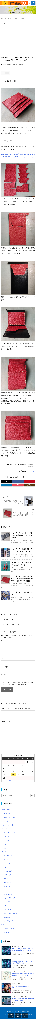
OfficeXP (7, 878)
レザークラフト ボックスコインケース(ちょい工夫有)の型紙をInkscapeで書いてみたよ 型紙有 (22, 578)
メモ (11, 18)
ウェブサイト (5, 675)
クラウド (7, 886)
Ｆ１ (6, 859)
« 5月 (9, 780)
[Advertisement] (15, 37)
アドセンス (8, 905)
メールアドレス (6, 667)
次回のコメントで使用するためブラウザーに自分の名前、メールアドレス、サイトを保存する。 (18, 683)
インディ (7, 863)
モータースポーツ (7, 855)
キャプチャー (9, 921)
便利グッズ (6, 809)
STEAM (7, 836)
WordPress (8, 894)
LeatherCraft (23, 464)
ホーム (4, 18)
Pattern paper (29, 466)
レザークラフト (20, 18)
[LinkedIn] (6, 485)
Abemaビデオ (9, 928)
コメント (3, 640)
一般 (6, 844)
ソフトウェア (6, 909)
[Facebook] (18, 481)
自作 (6, 821)
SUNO (7, 901)
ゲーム (4, 829)
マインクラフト (9, 832)
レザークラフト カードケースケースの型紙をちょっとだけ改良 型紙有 (21, 535)
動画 (3, 925)
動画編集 (7, 917)
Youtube (7, 932)
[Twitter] (6, 481)
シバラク (31, 471)
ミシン (7, 890)
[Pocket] (18, 485)
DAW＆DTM (8, 882)
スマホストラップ (10, 817)
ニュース (5, 840)
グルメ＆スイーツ (7, 825)
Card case (30, 464)
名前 (2, 659)
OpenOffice (8, 871)
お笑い (7, 848)
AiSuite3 (7, 875)
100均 (7, 813)
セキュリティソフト (10, 913)
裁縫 (3, 852)
